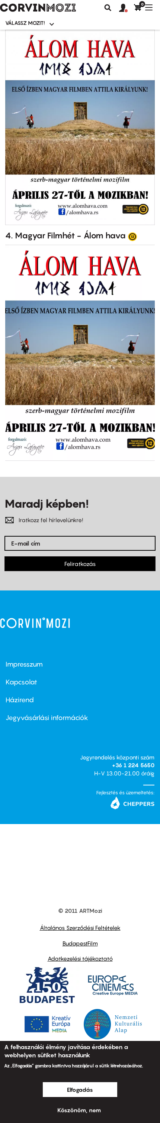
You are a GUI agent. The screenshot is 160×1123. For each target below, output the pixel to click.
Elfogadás (80, 1089)
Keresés (108, 8)
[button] (126, 8)
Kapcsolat (21, 682)
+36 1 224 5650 (133, 765)
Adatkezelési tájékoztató (80, 958)
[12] (132, 236)
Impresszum (24, 664)
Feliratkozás (80, 563)
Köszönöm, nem (79, 1110)
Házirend (20, 700)
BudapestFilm (80, 943)
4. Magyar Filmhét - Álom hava (65, 235)
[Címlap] (38, 7)
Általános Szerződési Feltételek (80, 927)
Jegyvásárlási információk (47, 718)
